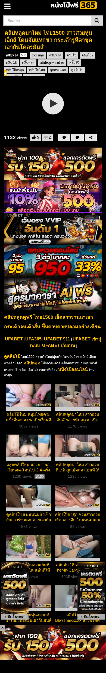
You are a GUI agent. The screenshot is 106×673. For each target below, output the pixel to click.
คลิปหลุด (16, 55)
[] (97, 20)
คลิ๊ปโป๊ (74, 63)
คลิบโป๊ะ (87, 55)
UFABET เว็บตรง (58, 345)
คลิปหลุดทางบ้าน (52, 63)
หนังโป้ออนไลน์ (73, 369)
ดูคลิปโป (77, 70)
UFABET (14, 339)
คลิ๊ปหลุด (28, 63)
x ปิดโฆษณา (15, 616)
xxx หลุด (38, 55)
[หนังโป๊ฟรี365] (74, 5)
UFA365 (33, 339)
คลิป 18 (11, 63)
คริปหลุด (55, 55)
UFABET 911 (57, 339)
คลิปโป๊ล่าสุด (15, 70)
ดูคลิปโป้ (12, 356)
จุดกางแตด (58, 70)
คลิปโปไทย (37, 70)
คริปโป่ (71, 55)
